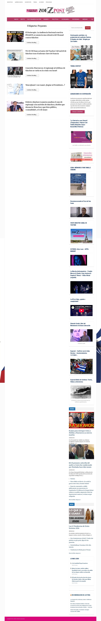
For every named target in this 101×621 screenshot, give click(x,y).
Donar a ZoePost (77, 111)
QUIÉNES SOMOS (19, 2)
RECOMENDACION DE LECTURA (81, 595)
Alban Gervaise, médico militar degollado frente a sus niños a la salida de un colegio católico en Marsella (82, 570)
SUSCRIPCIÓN (28, 2)
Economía (65, 19)
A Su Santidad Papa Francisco (80, 563)
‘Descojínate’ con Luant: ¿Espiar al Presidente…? (45, 85)
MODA (71, 504)
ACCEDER (41, 2)
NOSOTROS (10, 2)
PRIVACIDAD (49, 2)
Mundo (46, 19)
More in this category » (75, 499)
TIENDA (35, 2)
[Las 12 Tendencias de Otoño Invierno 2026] (81, 516)
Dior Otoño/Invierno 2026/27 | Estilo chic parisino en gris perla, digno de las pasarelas (81, 540)
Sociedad (75, 19)
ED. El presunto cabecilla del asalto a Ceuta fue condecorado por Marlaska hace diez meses (80, 465)
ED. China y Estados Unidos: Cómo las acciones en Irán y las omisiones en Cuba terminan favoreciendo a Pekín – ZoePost (81, 605)
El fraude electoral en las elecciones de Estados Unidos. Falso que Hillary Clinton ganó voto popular (81, 579)
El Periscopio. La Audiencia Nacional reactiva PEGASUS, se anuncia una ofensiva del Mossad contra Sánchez (44, 35)
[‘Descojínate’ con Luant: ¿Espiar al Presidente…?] (15, 89)
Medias (85, 19)
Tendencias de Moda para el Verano (80, 550)
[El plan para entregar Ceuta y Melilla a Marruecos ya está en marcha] (81, 420)
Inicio (16, 19)
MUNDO (72, 409)
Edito (23, 19)
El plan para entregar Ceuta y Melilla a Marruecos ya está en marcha (80, 433)
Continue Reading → (32, 42)
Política (55, 19)
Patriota (72, 478)
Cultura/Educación (34, 19)
